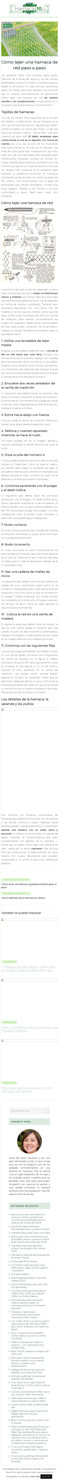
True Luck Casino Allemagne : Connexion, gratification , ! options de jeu (29, 1450)
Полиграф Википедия (24, 1261)
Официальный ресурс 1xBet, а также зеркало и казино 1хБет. (28, 1399)
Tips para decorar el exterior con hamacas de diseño (26, 1089)
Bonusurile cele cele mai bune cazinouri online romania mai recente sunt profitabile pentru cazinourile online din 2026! (28, 1218)
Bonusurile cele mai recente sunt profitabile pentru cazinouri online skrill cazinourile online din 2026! (30, 1239)
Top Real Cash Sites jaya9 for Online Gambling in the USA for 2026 (28, 1248)
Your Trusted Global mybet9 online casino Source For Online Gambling (28, 1336)
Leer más (35, 1476)
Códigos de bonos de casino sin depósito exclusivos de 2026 (28, 1371)
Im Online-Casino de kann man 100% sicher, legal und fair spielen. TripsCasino (29, 1268)
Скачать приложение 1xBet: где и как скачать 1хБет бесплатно (30, 1393)
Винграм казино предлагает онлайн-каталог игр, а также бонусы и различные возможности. (27, 1362)
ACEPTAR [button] (46, 1476)
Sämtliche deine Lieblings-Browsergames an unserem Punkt (30, 1228)
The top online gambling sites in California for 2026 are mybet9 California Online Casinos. (28, 1294)
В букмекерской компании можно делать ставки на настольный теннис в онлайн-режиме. (28, 1304)
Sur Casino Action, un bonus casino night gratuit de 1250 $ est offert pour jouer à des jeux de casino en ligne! (30, 1325)
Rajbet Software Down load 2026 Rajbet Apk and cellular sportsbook (29, 1414)
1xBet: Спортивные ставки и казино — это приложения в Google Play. (27, 1345)
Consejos (9, 962)
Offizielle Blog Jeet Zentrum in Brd (30, 1233)
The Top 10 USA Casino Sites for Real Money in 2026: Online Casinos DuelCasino (30, 1385)
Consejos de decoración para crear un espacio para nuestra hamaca (28, 968)
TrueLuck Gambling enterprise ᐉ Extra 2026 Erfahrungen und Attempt (29, 1459)
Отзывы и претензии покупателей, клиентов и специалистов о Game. (25, 1315)
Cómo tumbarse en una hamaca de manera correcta (29, 1029)
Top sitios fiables (20, 1274)
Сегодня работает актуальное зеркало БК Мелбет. (28, 1377)
